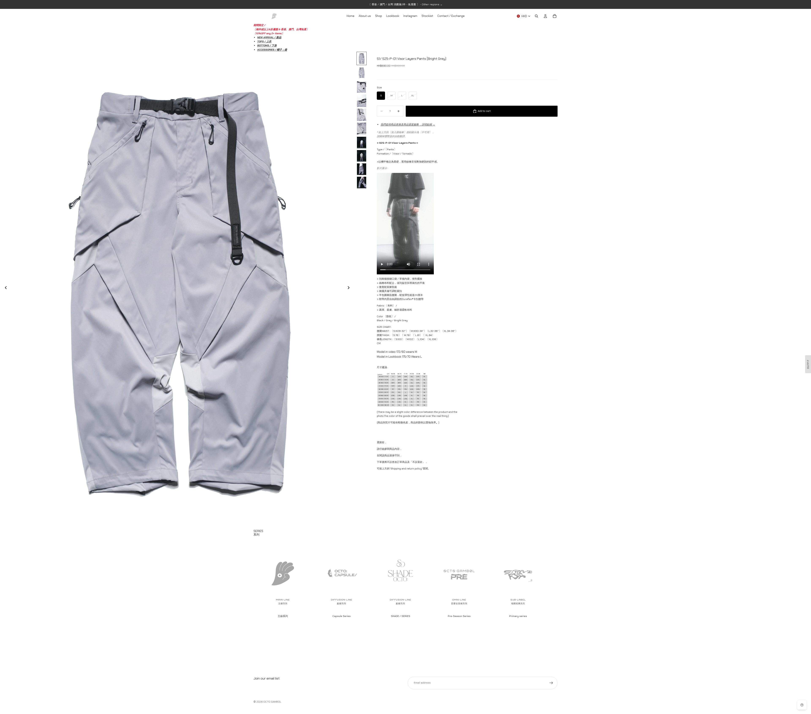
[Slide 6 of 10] (361, 129)
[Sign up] (551, 682)
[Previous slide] (4, 288)
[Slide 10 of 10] (361, 182)
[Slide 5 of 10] (361, 115)
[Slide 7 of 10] (361, 142)
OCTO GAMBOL (272, 701)
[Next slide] (349, 288)
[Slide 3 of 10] (361, 86)
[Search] (536, 16)
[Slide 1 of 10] (361, 58)
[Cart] (554, 16)
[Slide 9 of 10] (361, 169)
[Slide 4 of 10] (361, 100)
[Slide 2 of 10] (361, 72)
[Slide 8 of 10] (361, 156)
